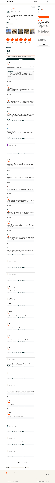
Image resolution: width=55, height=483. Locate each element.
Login (39, 1)
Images (12, 11)
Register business (46, 1)
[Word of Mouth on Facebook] (48, 474)
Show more (7, 20)
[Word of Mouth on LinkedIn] (46, 474)
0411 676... (42, 9)
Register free (43, 44)
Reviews (19, 11)
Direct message (44, 16)
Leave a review (21, 59)
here (30, 56)
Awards (15, 11)
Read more (8, 119)
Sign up (42, 1)
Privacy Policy (47, 481)
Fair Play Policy (43, 481)
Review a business (36, 1)
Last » (26, 462)
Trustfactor (9, 81)
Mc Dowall (8, 3)
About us (8, 11)
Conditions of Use (39, 481)
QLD (6, 3)
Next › (23, 462)
